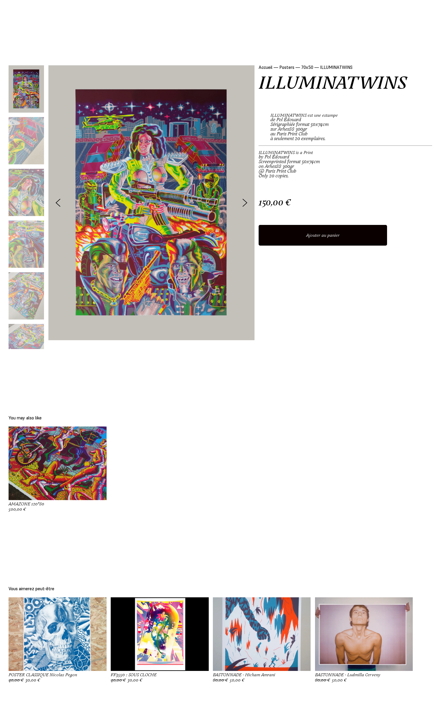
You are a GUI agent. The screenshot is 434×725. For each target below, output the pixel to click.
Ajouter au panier (323, 235)
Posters (286, 67)
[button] (245, 202)
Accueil (266, 67)
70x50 (307, 67)
